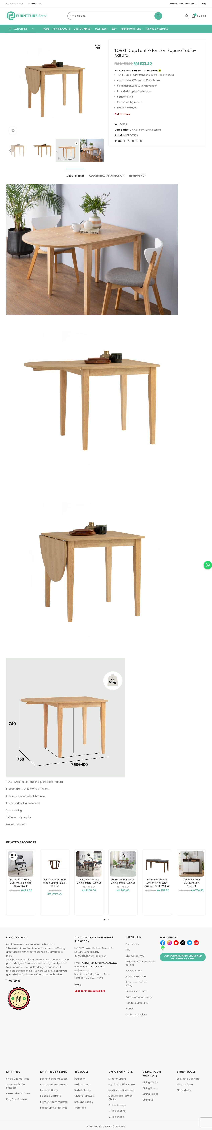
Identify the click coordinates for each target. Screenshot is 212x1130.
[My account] (186, 16)
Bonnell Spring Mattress (53, 1078)
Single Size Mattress (17, 1078)
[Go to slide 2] (108, 919)
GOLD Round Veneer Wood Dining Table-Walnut (55, 883)
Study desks (184, 1090)
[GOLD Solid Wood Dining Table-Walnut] (89, 864)
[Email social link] (133, 141)
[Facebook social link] (124, 141)
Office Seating (117, 1111)
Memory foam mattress (54, 1102)
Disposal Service (135, 955)
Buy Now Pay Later (136, 976)
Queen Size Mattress (18, 1093)
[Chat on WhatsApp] (208, 565)
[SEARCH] (158, 16)
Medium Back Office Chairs (120, 1097)
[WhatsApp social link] (137, 141)
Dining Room (137, 129)
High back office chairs (121, 1084)
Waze (77, 985)
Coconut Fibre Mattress (54, 1084)
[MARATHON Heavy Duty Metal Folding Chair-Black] (21, 864)
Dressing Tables (83, 1102)
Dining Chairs (150, 1082)
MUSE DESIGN (130, 135)
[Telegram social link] (141, 141)
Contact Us (132, 944)
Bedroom (79, 1078)
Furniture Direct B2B (137, 1003)
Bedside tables (82, 1090)
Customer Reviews (136, 1014)
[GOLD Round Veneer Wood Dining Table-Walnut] (55, 864)
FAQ (128, 950)
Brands (129, 1008)
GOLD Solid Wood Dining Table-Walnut (89, 881)
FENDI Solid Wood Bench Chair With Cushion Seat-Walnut (157, 883)
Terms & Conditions (137, 991)
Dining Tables (150, 1094)
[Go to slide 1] (104, 919)
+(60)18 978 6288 (93, 966)
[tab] (75, 174)
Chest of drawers (84, 1096)
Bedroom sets (82, 1084)
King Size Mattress (16, 1099)
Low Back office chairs (121, 1090)
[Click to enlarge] (13, 130)
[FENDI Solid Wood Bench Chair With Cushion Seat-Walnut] (157, 864)
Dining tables (153, 129)
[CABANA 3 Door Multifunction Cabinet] (191, 864)
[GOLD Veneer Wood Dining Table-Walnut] (123, 864)
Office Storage (117, 1105)
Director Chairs (117, 1078)
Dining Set (148, 1100)
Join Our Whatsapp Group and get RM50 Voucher (183, 957)
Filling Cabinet (185, 1084)
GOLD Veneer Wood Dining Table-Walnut (123, 881)
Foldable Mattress (50, 1096)
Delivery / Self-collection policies (140, 963)
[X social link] (128, 141)
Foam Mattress (49, 1090)
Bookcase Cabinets (188, 1078)
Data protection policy (139, 997)
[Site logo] (26, 15)
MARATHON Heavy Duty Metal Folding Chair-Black (21, 883)
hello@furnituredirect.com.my (99, 963)
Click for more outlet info (89, 991)
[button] (10, 150)
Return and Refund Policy (136, 983)
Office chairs (116, 1116)
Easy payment (134, 970)
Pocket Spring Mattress (53, 1107)
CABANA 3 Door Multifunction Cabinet (191, 883)
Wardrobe (80, 1107)
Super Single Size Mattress (16, 1086)
